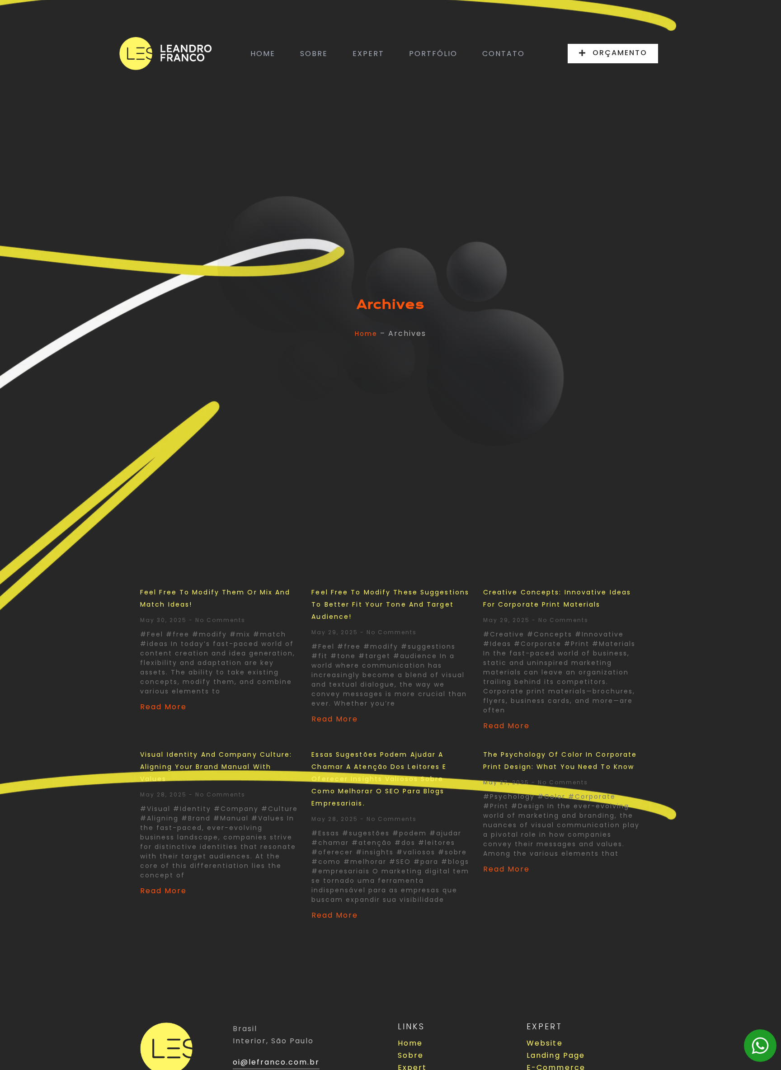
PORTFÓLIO (433, 53)
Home (366, 333)
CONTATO (503, 53)
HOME (262, 53)
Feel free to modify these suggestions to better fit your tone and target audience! (390, 604)
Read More (163, 707)
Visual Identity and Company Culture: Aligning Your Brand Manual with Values (216, 766)
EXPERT (368, 53)
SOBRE (314, 53)
